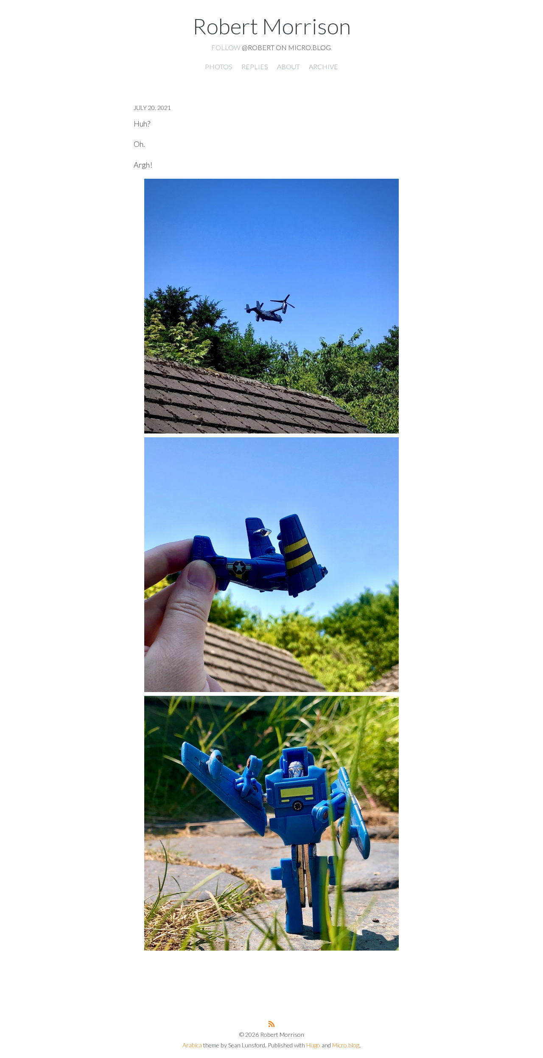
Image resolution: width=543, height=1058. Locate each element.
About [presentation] (288, 66)
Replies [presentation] (254, 66)
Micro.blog (345, 1045)
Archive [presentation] (323, 66)
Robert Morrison (272, 26)
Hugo (313, 1045)
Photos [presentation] (218, 66)
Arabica (192, 1045)
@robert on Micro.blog (286, 47)
